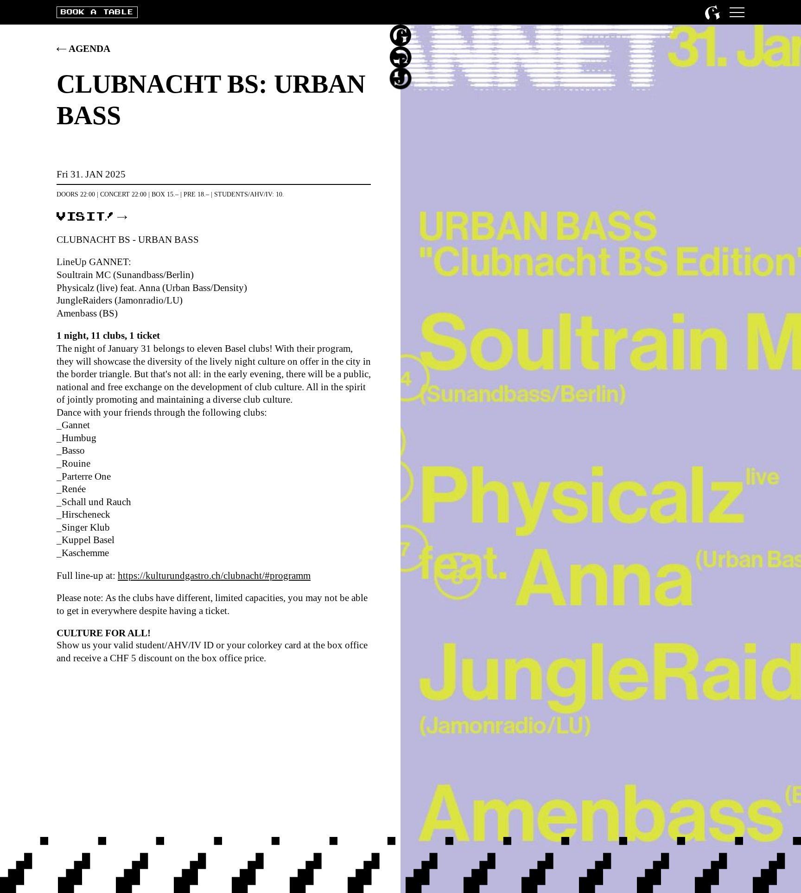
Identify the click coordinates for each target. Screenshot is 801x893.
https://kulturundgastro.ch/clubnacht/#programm (214, 575)
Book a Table (97, 12)
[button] (737, 12)
